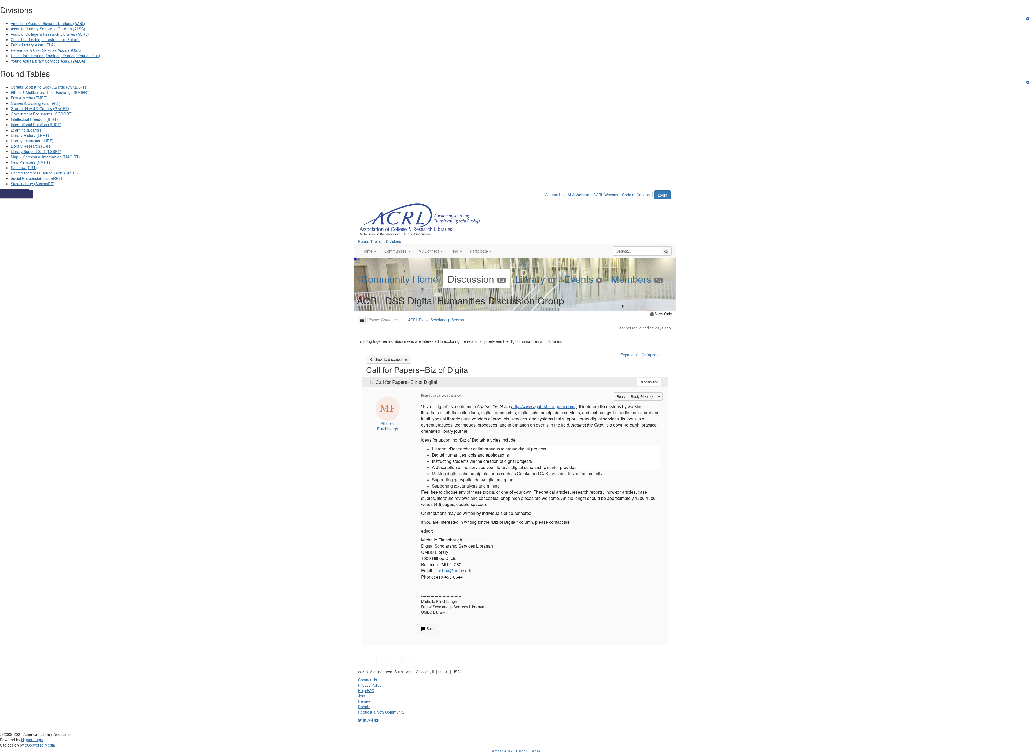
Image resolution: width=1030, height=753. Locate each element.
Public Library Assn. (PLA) (33, 45)
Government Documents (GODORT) (42, 114)
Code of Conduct (636, 194)
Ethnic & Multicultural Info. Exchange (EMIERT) (51, 92)
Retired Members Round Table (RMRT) (44, 173)
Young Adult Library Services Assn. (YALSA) (48, 61)
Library (534, 278)
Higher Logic (32, 739)
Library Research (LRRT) (32, 146)
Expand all (629, 354)
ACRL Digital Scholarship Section (436, 319)
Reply (621, 396)
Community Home (399, 278)
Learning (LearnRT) (28, 130)
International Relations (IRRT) (36, 124)
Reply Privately (642, 396)
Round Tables (370, 241)
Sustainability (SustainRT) (32, 183)
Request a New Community (381, 712)
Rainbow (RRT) (24, 167)
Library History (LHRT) (30, 135)
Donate (364, 706)
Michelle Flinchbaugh (387, 426)
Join (361, 696)
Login (662, 195)
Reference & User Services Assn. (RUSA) (46, 50)
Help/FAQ (366, 690)
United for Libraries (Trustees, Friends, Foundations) (55, 55)
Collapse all (651, 354)
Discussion (475, 278)
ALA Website (578, 194)
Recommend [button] (648, 382)
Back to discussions (390, 359)
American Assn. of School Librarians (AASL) (48, 23)
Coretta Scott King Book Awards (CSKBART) (48, 87)
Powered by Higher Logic (515, 750)
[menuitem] (555, 193)
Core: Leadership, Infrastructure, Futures (45, 39)
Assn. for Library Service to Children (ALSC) (48, 28)
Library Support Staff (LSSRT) (36, 151)
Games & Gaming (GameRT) (35, 103)
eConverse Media (40, 745)
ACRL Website (605, 194)
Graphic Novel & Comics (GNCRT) (40, 108)
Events (582, 278)
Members (636, 278)
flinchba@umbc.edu (453, 571)
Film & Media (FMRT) (29, 97)
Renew (364, 701)
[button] (369, 251)
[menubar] (599, 193)
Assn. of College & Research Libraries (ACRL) (50, 34)
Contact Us (554, 194)
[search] (666, 251)
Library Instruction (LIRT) (32, 140)
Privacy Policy (369, 685)
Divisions (393, 241)
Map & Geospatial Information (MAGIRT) (45, 156)
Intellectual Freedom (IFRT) (34, 119)
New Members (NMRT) (30, 162)
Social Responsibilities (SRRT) (36, 178)
